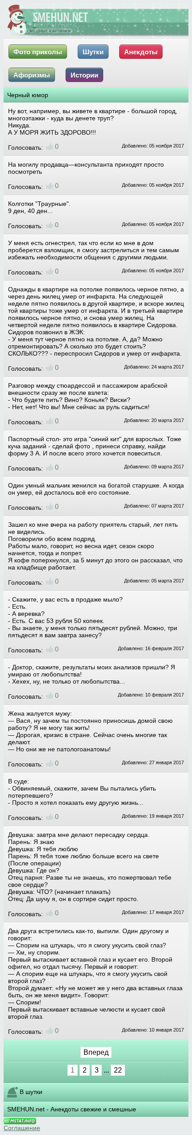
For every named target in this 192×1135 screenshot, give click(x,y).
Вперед (96, 1052)
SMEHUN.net (26, 1109)
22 (118, 1070)
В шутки (31, 1091)
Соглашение (22, 1127)
